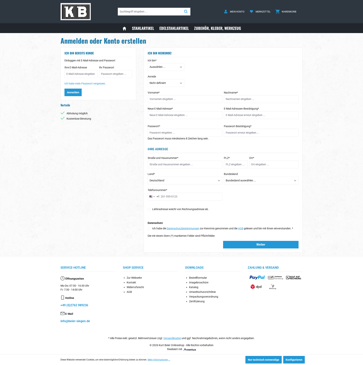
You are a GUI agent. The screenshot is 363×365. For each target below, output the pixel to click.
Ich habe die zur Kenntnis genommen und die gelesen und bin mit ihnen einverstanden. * (222, 228)
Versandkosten (172, 338)
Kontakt (131, 282)
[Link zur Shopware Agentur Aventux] (189, 349)
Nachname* (231, 92)
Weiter (260, 244)
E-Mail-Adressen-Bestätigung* (241, 108)
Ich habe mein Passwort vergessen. (85, 83)
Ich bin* (152, 60)
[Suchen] (186, 11)
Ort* (251, 157)
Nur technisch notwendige (263, 359)
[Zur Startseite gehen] (75, 11)
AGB (240, 228)
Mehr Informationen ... (159, 359)
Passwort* (154, 126)
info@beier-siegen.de (75, 321)
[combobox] (154, 196)
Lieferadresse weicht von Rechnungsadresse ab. (180, 209)
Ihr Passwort (106, 67)
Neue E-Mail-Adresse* (160, 108)
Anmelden (73, 92)
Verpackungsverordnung (203, 296)
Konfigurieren (294, 359)
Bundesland (231, 174)
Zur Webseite (134, 277)
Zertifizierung (197, 301)
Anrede (152, 76)
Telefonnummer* (157, 190)
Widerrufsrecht (135, 287)
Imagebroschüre (198, 282)
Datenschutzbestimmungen (183, 228)
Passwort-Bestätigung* (237, 126)
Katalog (193, 287)
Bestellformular (198, 277)
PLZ (227, 157)
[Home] (124, 28)
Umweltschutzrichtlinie (202, 291)
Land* (151, 174)
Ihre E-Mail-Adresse (75, 67)
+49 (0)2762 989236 (74, 305)
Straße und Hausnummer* (163, 157)
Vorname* (154, 92)
